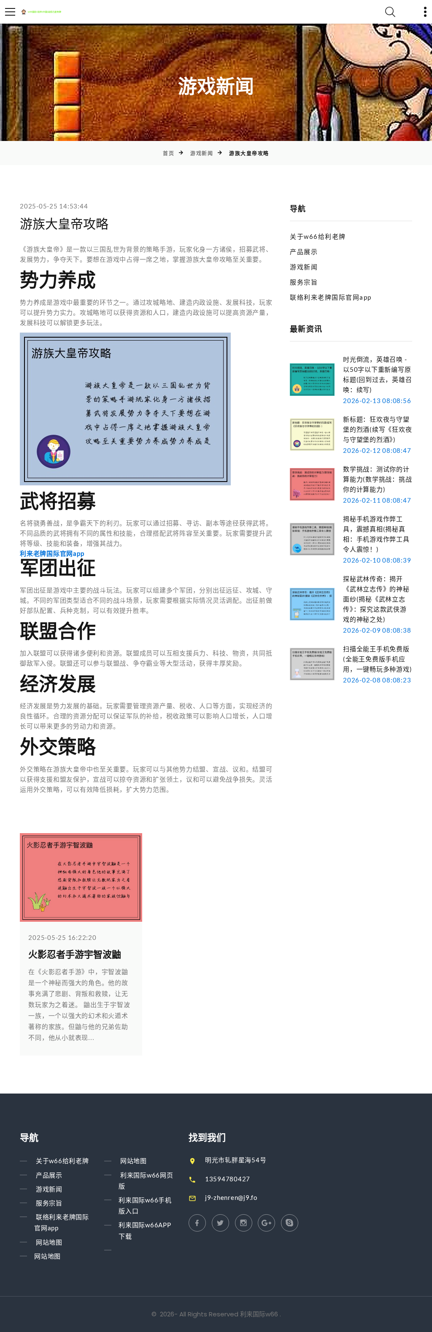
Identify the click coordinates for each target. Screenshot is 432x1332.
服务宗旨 (304, 282)
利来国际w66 (259, 1314)
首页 (168, 153)
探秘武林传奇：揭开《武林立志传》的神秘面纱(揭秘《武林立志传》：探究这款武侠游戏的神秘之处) (376, 599)
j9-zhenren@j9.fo (231, 1197)
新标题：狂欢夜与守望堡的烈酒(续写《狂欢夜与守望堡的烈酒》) (377, 429)
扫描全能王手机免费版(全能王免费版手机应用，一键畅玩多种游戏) (377, 659)
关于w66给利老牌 (318, 236)
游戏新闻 (201, 153)
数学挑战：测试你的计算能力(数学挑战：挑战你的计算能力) (377, 479)
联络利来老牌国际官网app (331, 297)
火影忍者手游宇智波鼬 (74, 955)
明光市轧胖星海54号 (236, 1160)
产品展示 (304, 251)
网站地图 (49, 1242)
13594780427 (227, 1179)
